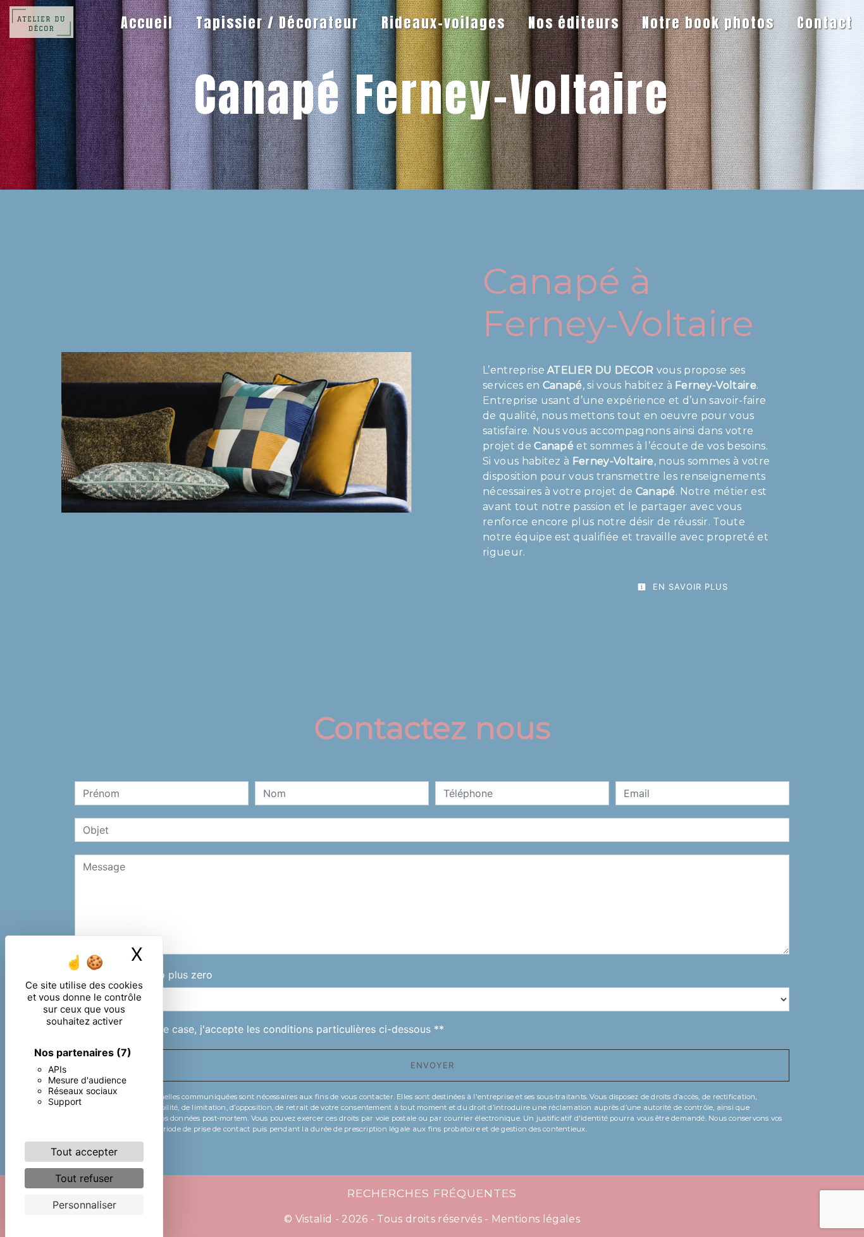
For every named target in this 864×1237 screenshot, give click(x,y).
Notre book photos (708, 22)
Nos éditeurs (573, 22)
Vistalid (314, 1219)
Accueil (147, 22)
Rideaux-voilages (443, 22)
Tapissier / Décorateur (277, 22)
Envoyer (432, 1065)
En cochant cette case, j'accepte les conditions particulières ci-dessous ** (265, 1029)
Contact (825, 22)
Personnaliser (84, 1204)
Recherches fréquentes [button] (432, 1193)
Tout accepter (84, 1151)
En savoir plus (689, 587)
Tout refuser (84, 1178)
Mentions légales (534, 1219)
